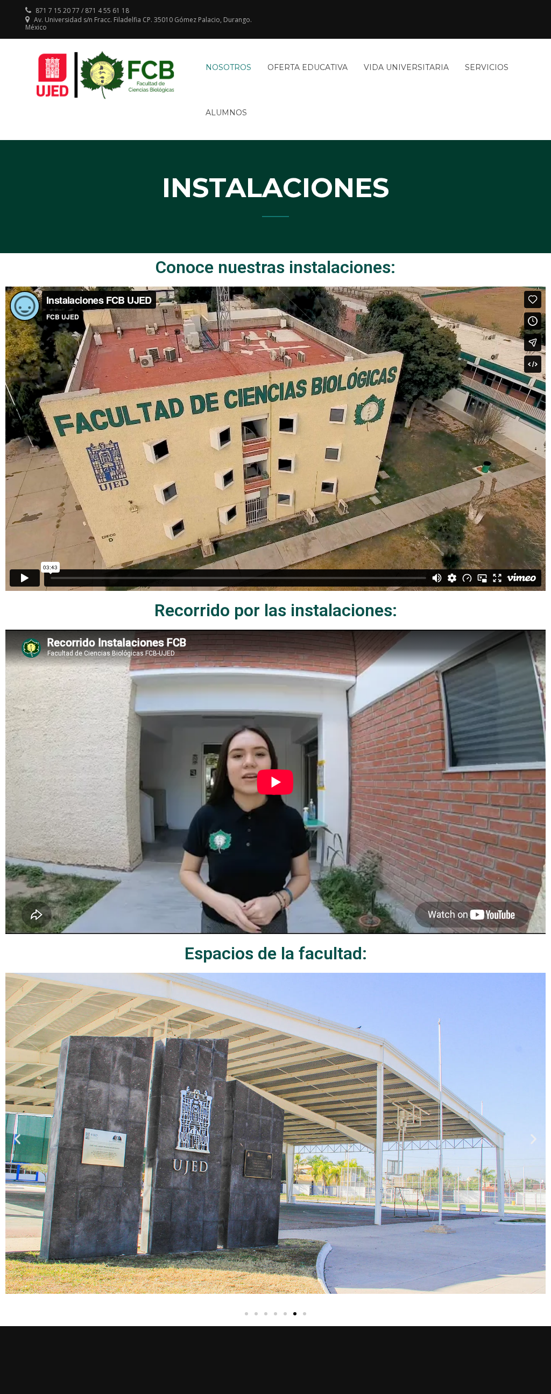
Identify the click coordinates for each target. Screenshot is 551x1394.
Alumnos (226, 112)
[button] (246, 1313)
